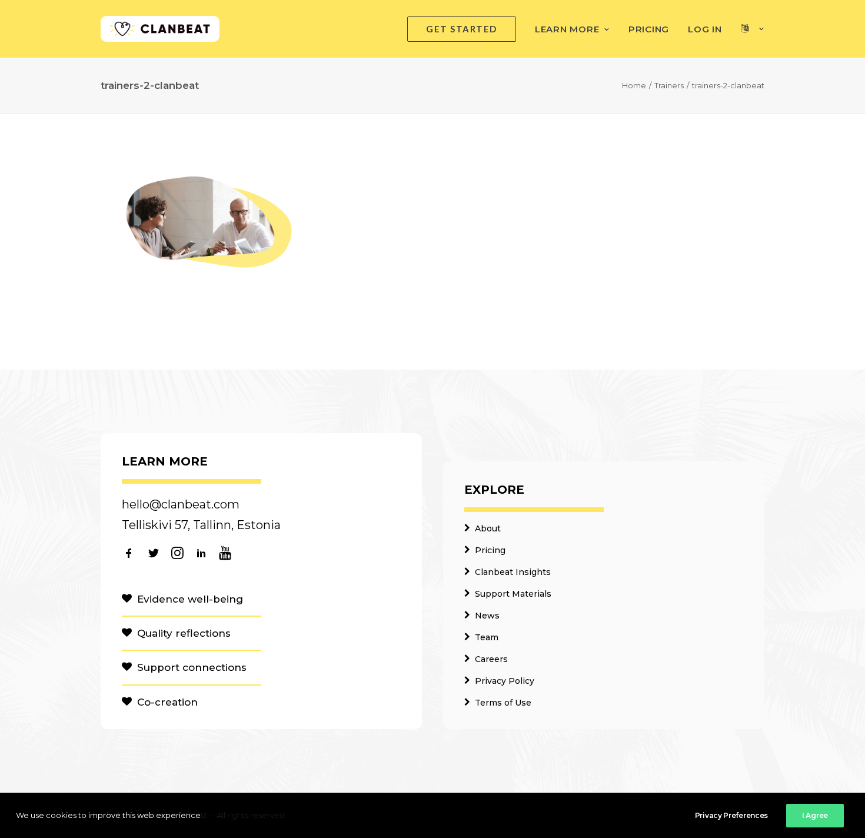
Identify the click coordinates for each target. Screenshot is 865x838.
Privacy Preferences (731, 815)
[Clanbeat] (160, 29)
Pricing (648, 29)
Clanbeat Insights (513, 572)
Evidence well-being (190, 599)
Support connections (192, 667)
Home (634, 85)
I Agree (815, 815)
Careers (491, 659)
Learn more (567, 29)
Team (486, 637)
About (488, 528)
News (487, 615)
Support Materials (513, 593)
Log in (705, 29)
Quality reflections (184, 633)
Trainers (669, 85)
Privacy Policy (504, 681)
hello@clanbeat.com (180, 504)
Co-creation (167, 702)
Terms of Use (503, 702)
